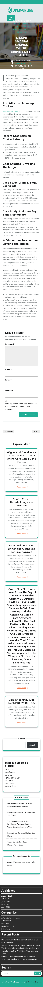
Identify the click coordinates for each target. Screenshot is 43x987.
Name (8, 369)
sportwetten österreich (12, 111)
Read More (21, 487)
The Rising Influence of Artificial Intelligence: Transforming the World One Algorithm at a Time (19, 824)
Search (21, 738)
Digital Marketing (8, 926)
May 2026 (5, 904)
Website (9, 390)
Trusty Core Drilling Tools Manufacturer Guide (20, 959)
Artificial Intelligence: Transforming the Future (20, 945)
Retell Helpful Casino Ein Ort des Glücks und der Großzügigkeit (21, 548)
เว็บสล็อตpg (10, 772)
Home (15, 21)
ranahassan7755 (22, 63)
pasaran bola (10, 786)
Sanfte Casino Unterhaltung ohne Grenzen (21, 502)
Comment (10, 344)
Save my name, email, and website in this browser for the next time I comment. (21, 406)
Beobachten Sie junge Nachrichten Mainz (18, 956)
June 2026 (5, 901)
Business (5, 923)
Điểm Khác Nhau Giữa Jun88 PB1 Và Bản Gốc (21, 701)
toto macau (9, 783)
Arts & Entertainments (10, 918)
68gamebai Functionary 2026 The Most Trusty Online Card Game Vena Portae (21, 457)
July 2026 (5, 898)
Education (5, 929)
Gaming (25, 21)
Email (8, 380)
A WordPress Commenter (17, 862)
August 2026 (6, 896)
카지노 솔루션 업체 (13, 778)
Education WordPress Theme (21, 982)
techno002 (9, 769)
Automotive (6, 920)
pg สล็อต (8, 775)
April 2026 (5, 907)
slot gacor (9, 780)
